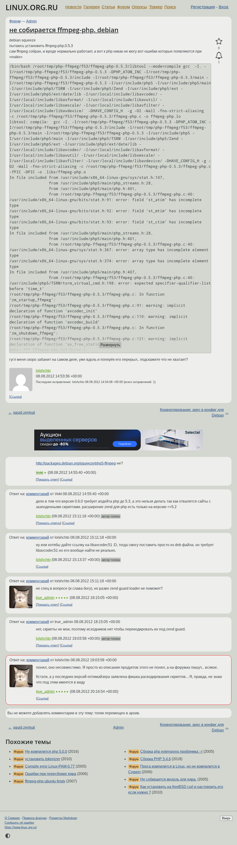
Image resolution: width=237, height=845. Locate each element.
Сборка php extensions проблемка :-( (171, 751)
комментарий (37, 494)
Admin (31, 21)
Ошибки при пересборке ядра (50, 774)
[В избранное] (219, 41)
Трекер (155, 7)
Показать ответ (47, 479)
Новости (73, 7)
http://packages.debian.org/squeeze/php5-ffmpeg (76, 463)
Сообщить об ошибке (19, 822)
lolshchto (43, 371)
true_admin (45, 598)
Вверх (226, 818)
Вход (223, 7)
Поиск (170, 7)
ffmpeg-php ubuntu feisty (45, 781)
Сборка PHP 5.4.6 (155, 759)
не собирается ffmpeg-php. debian (63, 29)
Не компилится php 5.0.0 (46, 751)
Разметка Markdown (63, 818)
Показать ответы (48, 523)
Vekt (39, 473)
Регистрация (203, 7)
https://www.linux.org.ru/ (21, 827)
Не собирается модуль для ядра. (168, 779)
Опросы (139, 7)
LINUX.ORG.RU (32, 7)
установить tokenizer (42, 759)
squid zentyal (24, 413)
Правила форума (34, 818)
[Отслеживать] (219, 55)
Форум (123, 7)
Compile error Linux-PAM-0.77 (50, 766)
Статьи (108, 7)
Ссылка (15, 397)
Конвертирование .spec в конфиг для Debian (192, 412)
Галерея (92, 7)
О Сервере (12, 818)
